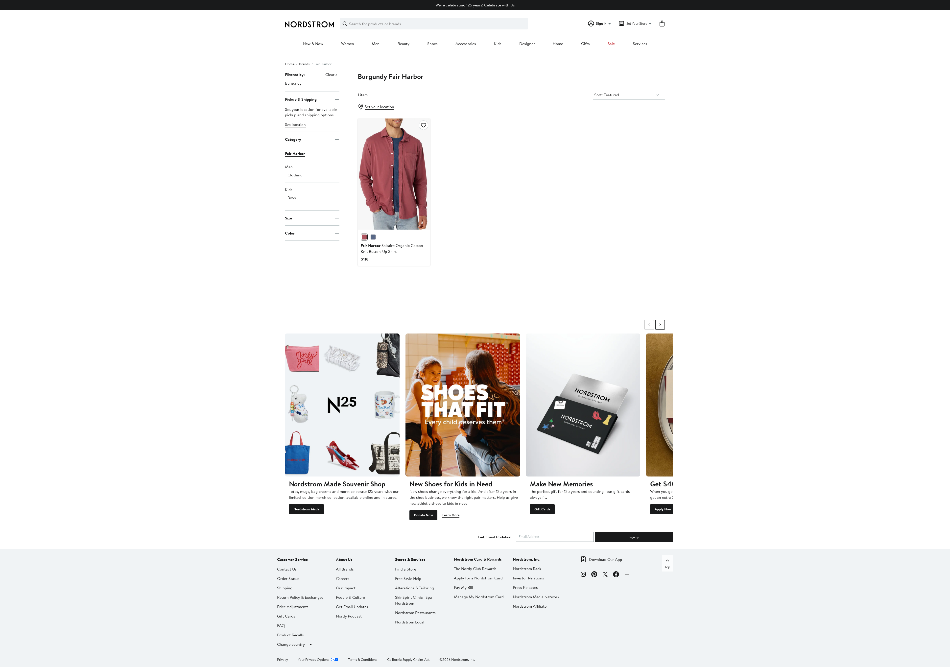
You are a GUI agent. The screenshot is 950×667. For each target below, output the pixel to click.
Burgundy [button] (293, 83)
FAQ (281, 625)
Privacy (282, 659)
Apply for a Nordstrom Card (478, 578)
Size (288, 218)
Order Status (288, 578)
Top (667, 567)
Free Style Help (408, 578)
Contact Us (287, 569)
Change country (291, 644)
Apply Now (663, 509)
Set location (295, 124)
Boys (291, 198)
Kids (497, 43)
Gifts (585, 43)
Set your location (379, 106)
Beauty (403, 43)
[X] (605, 575)
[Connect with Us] (627, 575)
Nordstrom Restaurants (415, 612)
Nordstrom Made (306, 509)
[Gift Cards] (583, 405)
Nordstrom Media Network (536, 596)
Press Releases (525, 587)
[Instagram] (583, 575)
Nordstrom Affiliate (529, 606)
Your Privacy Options (313, 659)
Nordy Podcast (349, 616)
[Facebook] (616, 575)
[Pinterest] (594, 575)
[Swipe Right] (660, 325)
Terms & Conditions (362, 659)
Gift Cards (542, 509)
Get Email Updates (352, 606)
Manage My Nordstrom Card (479, 596)
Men (376, 43)
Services (640, 43)
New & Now (313, 43)
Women (347, 43)
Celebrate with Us (499, 5)
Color (290, 233)
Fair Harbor (295, 153)
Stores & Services (410, 559)
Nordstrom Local (409, 622)
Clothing (295, 175)
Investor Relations (528, 578)
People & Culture (350, 597)
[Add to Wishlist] (423, 125)
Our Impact (346, 588)
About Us (344, 559)
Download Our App (605, 559)
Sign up (634, 537)
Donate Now (423, 515)
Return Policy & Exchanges (300, 597)
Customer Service (292, 559)
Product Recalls (290, 635)
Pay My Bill (463, 587)
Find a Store (405, 569)
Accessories (465, 43)
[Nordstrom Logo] (309, 24)
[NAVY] (373, 237)
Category (293, 139)
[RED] (364, 237)
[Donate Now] (462, 405)
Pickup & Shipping (301, 99)
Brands (304, 64)
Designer (527, 43)
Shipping (284, 588)
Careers (342, 578)
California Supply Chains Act (408, 659)
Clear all (332, 74)
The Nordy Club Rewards (475, 568)
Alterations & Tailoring (414, 588)
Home (558, 43)
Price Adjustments (293, 606)
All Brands (345, 569)
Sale (611, 43)
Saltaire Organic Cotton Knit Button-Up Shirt (392, 248)
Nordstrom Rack (527, 568)
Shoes (432, 43)
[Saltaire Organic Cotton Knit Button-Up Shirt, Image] (394, 174)
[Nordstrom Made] (342, 405)
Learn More (450, 515)
